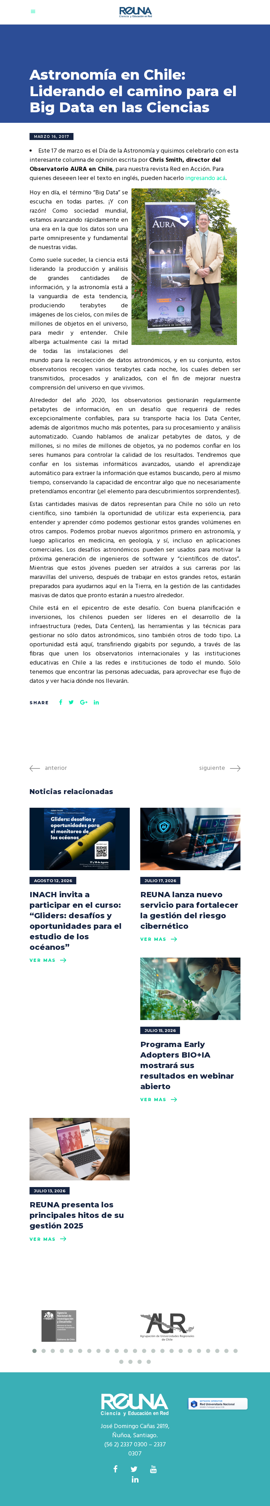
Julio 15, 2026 (160, 1030)
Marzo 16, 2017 (51, 136)
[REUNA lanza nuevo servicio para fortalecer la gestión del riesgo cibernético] (190, 839)
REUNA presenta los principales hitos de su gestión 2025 (77, 1215)
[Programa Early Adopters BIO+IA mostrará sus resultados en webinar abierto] (190, 989)
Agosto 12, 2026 (53, 880)
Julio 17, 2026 (160, 880)
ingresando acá (205, 178)
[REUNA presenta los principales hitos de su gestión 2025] (80, 1149)
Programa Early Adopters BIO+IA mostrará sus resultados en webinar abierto (187, 1065)
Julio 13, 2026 (49, 1190)
